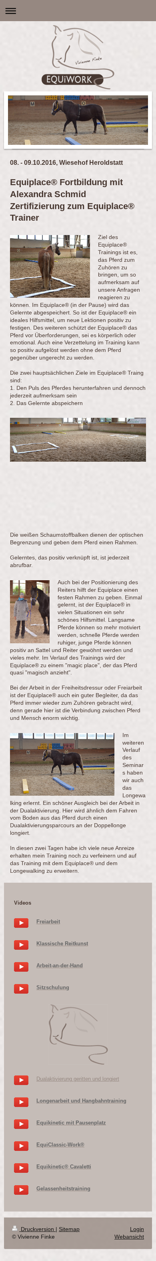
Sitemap (69, 1229)
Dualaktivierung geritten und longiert (77, 1079)
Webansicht (129, 1236)
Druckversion (37, 1229)
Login (137, 1229)
